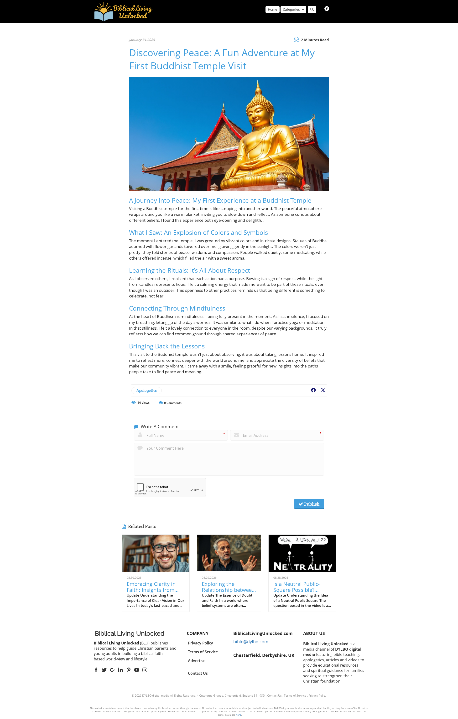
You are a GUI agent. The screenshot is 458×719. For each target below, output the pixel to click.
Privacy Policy (317, 696)
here (238, 714)
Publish (311, 504)
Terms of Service (295, 696)
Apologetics (146, 390)
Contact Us (198, 673)
